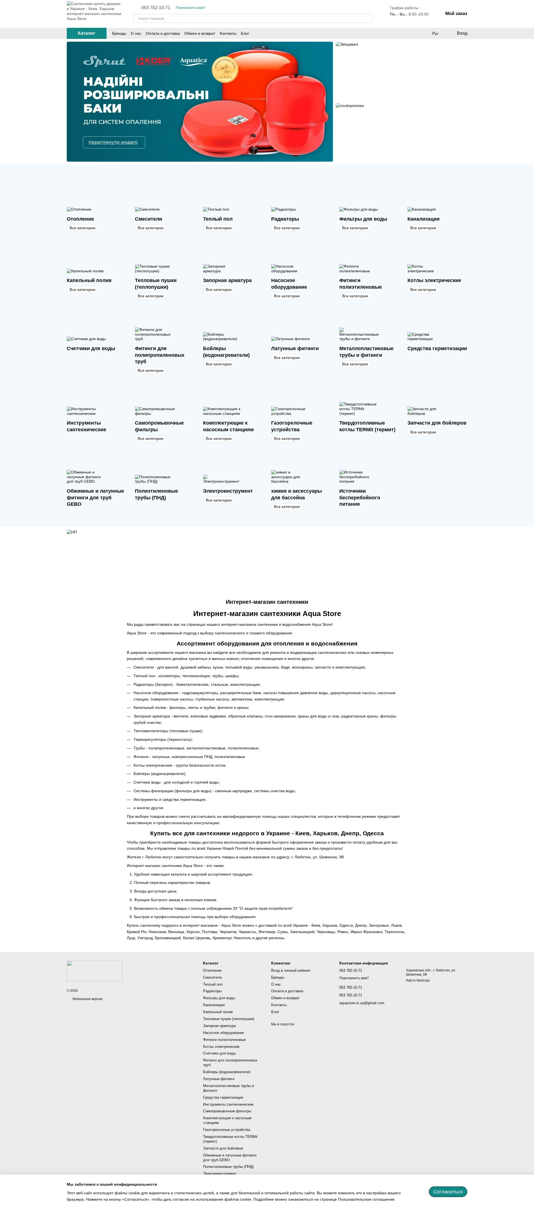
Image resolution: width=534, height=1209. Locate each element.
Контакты (228, 33)
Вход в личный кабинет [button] (291, 970)
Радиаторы (212, 991)
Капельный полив (218, 1012)
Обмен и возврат (199, 33)
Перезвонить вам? (190, 8)
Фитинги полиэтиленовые (224, 1040)
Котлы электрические (221, 1047)
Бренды (119, 33)
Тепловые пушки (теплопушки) (228, 1019)
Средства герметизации (223, 1097)
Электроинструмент (219, 1173)
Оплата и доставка (163, 33)
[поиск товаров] (367, 18)
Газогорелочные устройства (226, 1130)
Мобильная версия (87, 999)
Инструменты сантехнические (228, 1104)
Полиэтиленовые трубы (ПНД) (228, 1167)
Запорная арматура (219, 1026)
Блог (245, 33)
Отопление (212, 970)
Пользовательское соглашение (366, 1199)
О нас (136, 33)
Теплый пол (213, 984)
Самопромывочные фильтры (227, 1111)
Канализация (214, 1005)
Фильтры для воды (219, 998)
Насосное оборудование (223, 1033)
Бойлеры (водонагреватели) (226, 1072)
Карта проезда (418, 980)
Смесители (212, 977)
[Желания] (424, 33)
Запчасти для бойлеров (223, 1148)
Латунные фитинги (218, 1079)
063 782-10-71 (155, 8)
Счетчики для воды (219, 1053)
